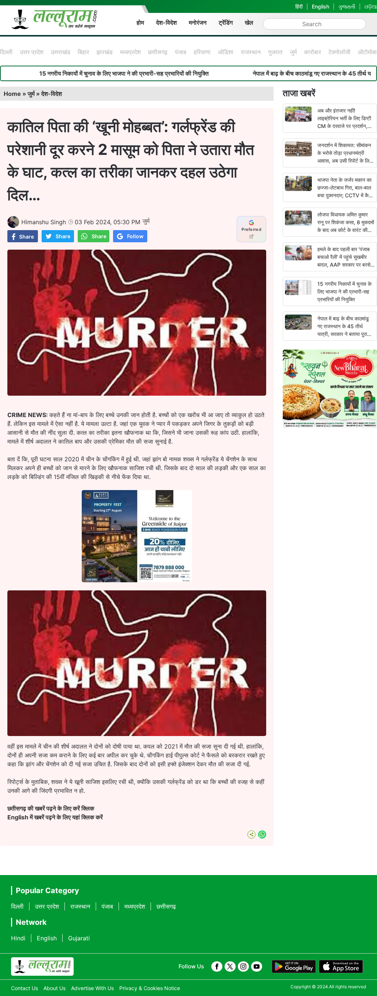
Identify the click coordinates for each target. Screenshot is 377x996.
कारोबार (312, 52)
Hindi (18, 938)
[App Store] (341, 966)
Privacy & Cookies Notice (149, 988)
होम (140, 22)
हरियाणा (202, 52)
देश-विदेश (166, 22)
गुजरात (275, 52)
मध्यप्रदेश (130, 52)
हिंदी (299, 6)
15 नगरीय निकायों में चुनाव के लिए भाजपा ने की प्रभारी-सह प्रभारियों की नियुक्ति (344, 291)
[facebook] (217, 966)
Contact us (24, 988)
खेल (249, 22)
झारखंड (104, 52)
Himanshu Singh (43, 222)
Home (12, 93)
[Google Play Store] (294, 966)
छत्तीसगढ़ (158, 52)
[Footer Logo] (42, 966)
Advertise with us (92, 988)
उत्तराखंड (60, 52)
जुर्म (293, 52)
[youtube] (257, 966)
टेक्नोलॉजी (339, 52)
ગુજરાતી (346, 6)
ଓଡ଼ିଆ (370, 6)
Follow (135, 236)
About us (54, 988)
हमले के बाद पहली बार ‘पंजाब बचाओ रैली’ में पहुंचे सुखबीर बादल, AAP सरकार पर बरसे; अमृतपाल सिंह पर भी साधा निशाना (344, 264)
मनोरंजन (198, 22)
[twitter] (230, 966)
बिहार (83, 52)
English (320, 6)
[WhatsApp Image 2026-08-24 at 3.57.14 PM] (137, 580)
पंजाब (180, 52)
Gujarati (79, 938)
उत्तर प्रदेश (31, 52)
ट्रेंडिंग (226, 22)
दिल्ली (6, 52)
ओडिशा (225, 52)
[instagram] (243, 966)
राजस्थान (251, 52)
